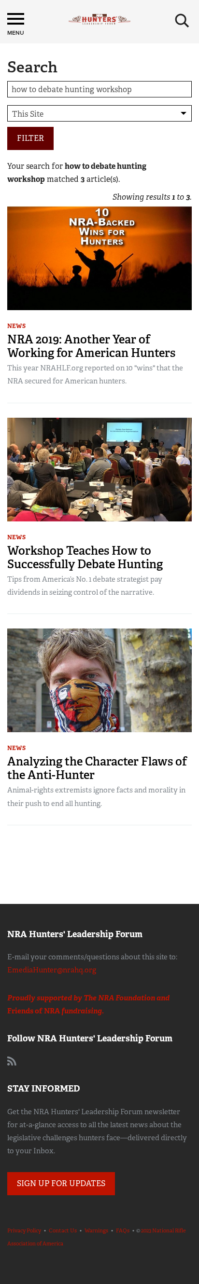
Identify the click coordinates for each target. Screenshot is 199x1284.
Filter (30, 138)
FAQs (122, 1230)
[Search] (182, 20)
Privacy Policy (24, 1230)
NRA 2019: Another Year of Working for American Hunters (91, 346)
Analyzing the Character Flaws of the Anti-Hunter (97, 768)
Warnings (96, 1230)
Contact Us (63, 1230)
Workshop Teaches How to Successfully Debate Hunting (85, 557)
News (16, 326)
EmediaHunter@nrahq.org (51, 970)
